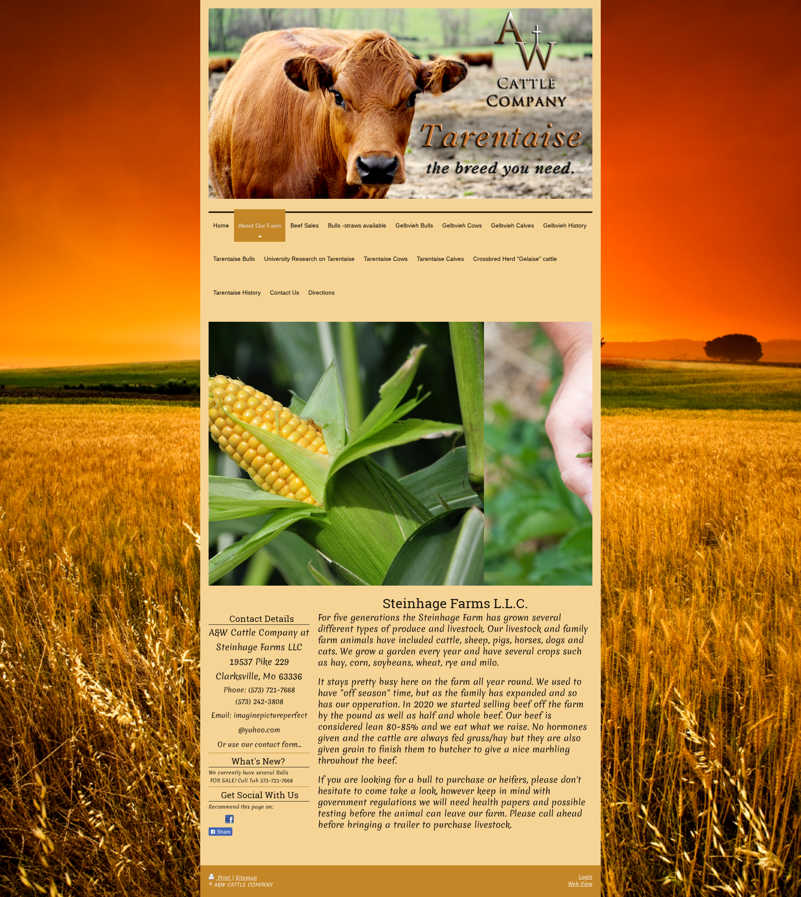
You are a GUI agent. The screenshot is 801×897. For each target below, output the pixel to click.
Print (224, 877)
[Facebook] (229, 819)
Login (585, 876)
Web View (580, 883)
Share (223, 832)
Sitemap (246, 877)
